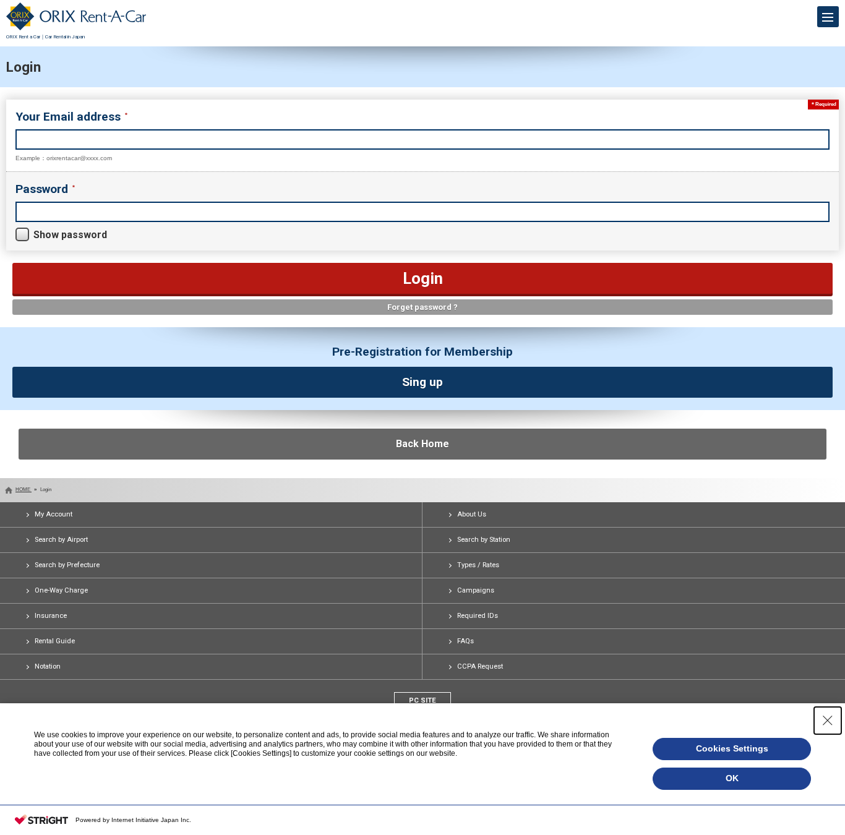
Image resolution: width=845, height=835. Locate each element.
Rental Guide (55, 641)
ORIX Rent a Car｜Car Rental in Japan (45, 37)
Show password (70, 235)
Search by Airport (61, 540)
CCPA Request (480, 666)
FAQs (465, 641)
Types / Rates (478, 565)
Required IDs (477, 616)
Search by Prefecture (67, 565)
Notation (48, 666)
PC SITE (422, 700)
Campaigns (475, 590)
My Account (53, 514)
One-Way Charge (61, 590)
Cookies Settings (732, 748)
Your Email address (69, 116)
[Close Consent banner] (827, 720)
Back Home (422, 444)
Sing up (422, 382)
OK (732, 778)
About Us (471, 514)
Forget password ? (422, 307)
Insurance (51, 616)
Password (43, 189)
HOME (23, 489)
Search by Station (483, 540)
